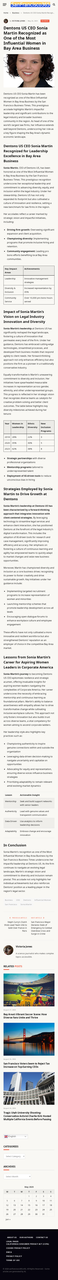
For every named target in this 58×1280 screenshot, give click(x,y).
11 (51, 1200)
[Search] (53, 4)
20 (14, 1209)
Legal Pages (12, 1241)
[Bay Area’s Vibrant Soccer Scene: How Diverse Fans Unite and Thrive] (29, 990)
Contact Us (42, 1237)
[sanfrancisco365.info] (30, 4)
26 (7, 1214)
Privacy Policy (14, 1256)
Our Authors (26, 1237)
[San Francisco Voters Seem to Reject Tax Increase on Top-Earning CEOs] (29, 1039)
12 (7, 1205)
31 (43, 1214)
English (12, 1136)
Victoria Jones (18, 21)
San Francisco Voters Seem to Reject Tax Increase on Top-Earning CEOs (27, 1065)
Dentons (27, 900)
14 (22, 1205)
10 (43, 1200)
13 (14, 1205)
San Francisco (11, 904)
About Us (12, 1237)
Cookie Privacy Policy (18, 1248)
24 (43, 1209)
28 (22, 1214)
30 (36, 1214)
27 (14, 1214)
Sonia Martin (26, 904)
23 (36, 1209)
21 (22, 1209)
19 (7, 1209)
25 (51, 1209)
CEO (18, 900)
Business (45, 21)
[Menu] (4, 4)
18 (51, 1205)
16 (36, 1205)
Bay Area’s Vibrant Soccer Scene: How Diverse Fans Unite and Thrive (25, 1016)
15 (29, 1205)
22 (29, 1209)
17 (43, 1205)
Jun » (8, 1219)
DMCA (9, 1252)
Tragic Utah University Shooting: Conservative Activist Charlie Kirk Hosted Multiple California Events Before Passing (27, 1116)
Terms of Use (13, 1260)
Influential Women (42, 900)
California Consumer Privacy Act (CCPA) (27, 1244)
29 (29, 1214)
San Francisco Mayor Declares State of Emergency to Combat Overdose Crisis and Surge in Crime (41, 928)
